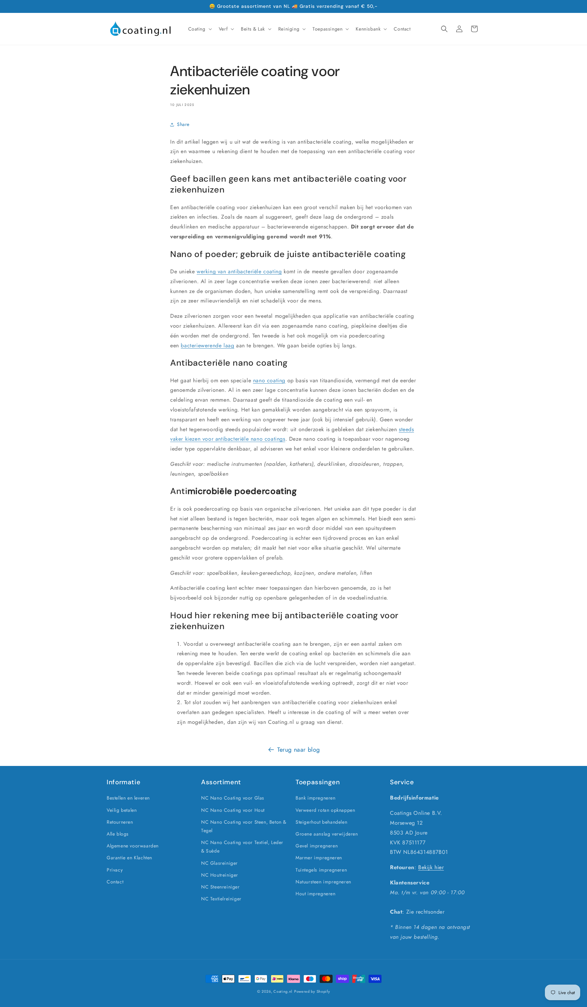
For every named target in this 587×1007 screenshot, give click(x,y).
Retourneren (120, 822)
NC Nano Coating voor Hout (233, 810)
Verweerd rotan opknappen (325, 810)
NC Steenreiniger (220, 886)
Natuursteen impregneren (323, 881)
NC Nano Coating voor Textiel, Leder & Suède (242, 846)
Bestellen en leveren (128, 797)
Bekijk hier (431, 867)
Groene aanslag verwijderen (327, 833)
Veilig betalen (122, 810)
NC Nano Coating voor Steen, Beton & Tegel (243, 826)
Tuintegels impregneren (321, 869)
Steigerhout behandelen (321, 822)
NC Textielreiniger (221, 898)
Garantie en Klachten (129, 857)
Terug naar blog (298, 749)
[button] (199, 29)
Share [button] (183, 124)
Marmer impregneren (319, 857)
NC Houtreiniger (219, 875)
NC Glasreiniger (219, 863)
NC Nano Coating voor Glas (232, 797)
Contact (115, 881)
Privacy (115, 869)
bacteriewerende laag (207, 345)
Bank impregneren (316, 797)
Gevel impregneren (317, 845)
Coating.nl (282, 991)
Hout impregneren (316, 893)
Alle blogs (118, 833)
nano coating (269, 380)
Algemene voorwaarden (133, 845)
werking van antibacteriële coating (239, 271)
